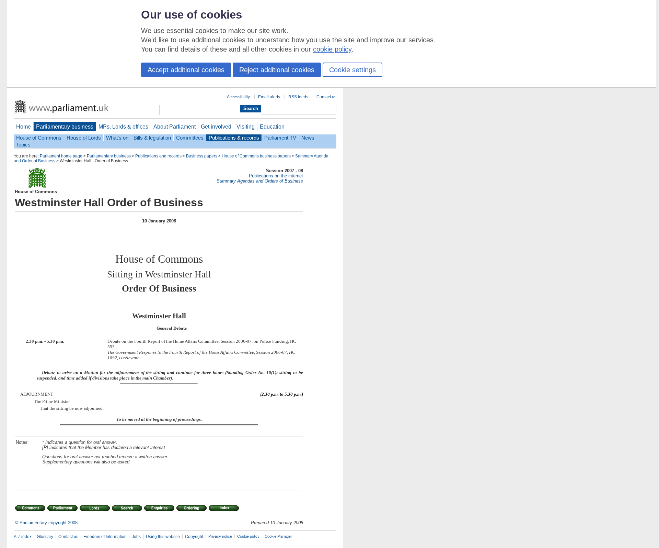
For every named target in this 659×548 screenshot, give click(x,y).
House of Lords (84, 138)
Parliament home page (61, 156)
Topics (23, 144)
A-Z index (23, 536)
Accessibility (238, 97)
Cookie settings (352, 70)
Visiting (245, 126)
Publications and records (158, 156)
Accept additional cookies (186, 70)
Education (272, 126)
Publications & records (234, 138)
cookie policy (332, 49)
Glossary (45, 536)
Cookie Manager (278, 536)
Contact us (326, 97)
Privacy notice (220, 536)
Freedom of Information (105, 536)
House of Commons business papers (256, 156)
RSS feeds (298, 97)
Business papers (201, 156)
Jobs (136, 536)
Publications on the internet (276, 175)
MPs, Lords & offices (123, 126)
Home (23, 126)
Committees (190, 138)
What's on (117, 138)
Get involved (216, 126)
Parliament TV (280, 138)
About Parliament (174, 126)
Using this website (163, 536)
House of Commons (38, 138)
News (307, 138)
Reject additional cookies (276, 70)
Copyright (194, 536)
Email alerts (269, 97)
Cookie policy (248, 536)
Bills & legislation (152, 138)
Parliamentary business (64, 126)
